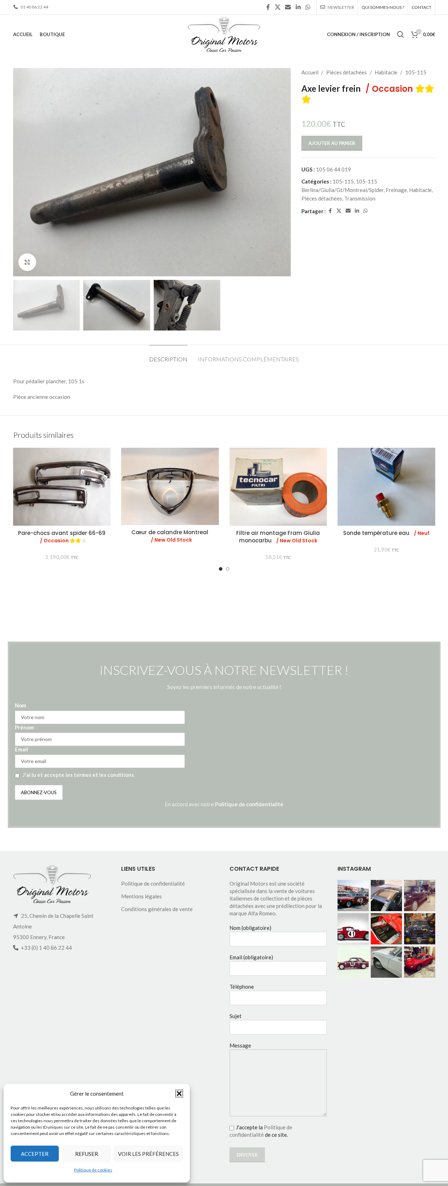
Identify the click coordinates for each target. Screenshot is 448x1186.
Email (21, 749)
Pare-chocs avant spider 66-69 (62, 536)
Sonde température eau (386, 533)
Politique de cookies (93, 1170)
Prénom (24, 727)
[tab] (168, 355)
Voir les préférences (148, 1154)
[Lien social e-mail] (288, 7)
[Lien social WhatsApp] (307, 7)
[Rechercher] (400, 34)
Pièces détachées (346, 72)
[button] (179, 1093)
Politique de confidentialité (249, 804)
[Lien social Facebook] (268, 7)
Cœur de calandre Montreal (169, 536)
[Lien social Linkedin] (298, 7)
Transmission (359, 198)
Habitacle (386, 72)
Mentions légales (141, 896)
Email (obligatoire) (251, 957)
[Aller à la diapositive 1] (220, 569)
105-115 (415, 72)
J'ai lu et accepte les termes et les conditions (78, 775)
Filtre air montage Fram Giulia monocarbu (278, 536)
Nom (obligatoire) (250, 928)
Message (240, 1045)
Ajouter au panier (331, 143)
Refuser (86, 1154)
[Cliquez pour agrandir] (27, 262)
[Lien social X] (277, 7)
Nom (20, 705)
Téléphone (241, 986)
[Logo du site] (224, 33)
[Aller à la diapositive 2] (227, 569)
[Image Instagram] (353, 895)
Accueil (309, 72)
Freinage (396, 190)
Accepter (35, 1154)
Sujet (235, 1016)
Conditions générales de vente (157, 909)
